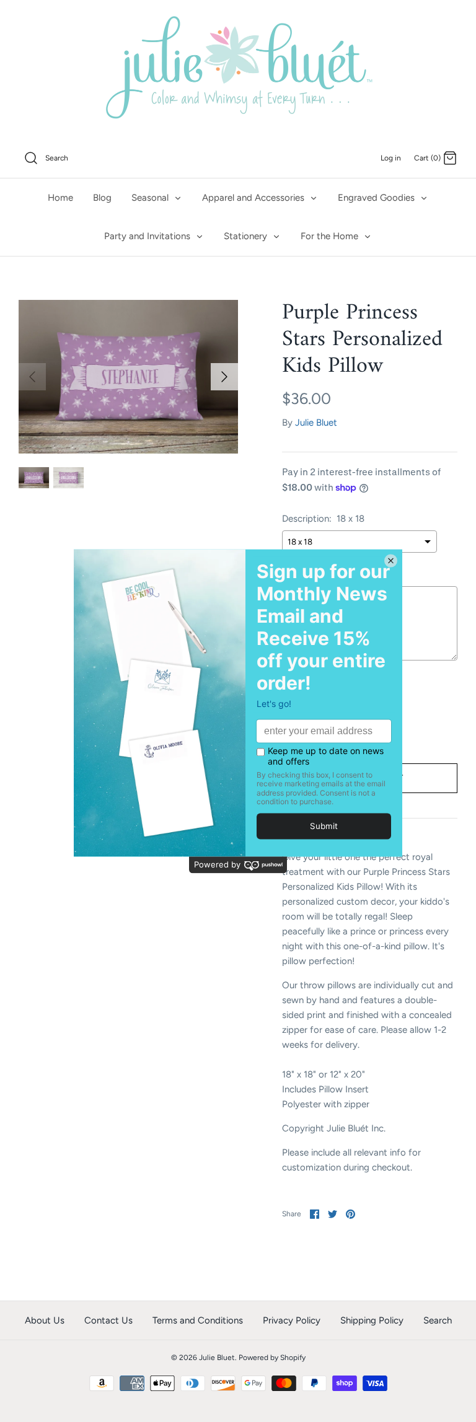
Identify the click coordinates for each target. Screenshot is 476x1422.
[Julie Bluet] (238, 69)
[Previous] (32, 376)
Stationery (247, 236)
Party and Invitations (148, 236)
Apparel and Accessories (254, 197)
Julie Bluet (316, 422)
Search (437, 1320)
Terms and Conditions (197, 1320)
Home (60, 197)
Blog (102, 197)
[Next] (224, 376)
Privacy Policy (291, 1320)
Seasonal (151, 197)
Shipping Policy (371, 1320)
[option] (128, 377)
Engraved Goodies (377, 197)
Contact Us (108, 1320)
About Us (44, 1320)
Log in (391, 158)
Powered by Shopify (272, 1357)
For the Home (331, 236)
